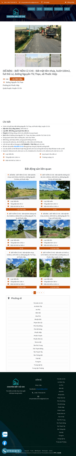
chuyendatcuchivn (42, 389)
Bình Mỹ (38, 313)
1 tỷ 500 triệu (54, 248)
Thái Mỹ (38, 358)
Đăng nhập (70, 2)
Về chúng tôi (58, 9)
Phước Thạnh (38, 335)
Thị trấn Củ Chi (38, 303)
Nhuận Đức (38, 319)
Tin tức (39, 9)
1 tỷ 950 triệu (21, 287)
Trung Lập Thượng (38, 368)
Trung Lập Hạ (38, 365)
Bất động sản (48, 9)
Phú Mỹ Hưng (38, 329)
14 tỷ (21, 248)
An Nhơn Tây (38, 306)
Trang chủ (31, 9)
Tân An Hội (38, 342)
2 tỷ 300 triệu (54, 287)
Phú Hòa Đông (38, 326)
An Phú (38, 309)
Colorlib (59, 452)
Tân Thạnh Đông (38, 349)
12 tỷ (54, 209)
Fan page (46, 2)
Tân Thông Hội (38, 355)
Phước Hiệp (38, 332)
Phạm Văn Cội (38, 322)
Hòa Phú (38, 316)
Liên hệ (67, 9)
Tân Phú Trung (38, 345)
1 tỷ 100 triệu (21, 209)
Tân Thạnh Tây (38, 352)
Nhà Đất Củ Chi (18, 146)
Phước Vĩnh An (38, 339)
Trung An (38, 362)
